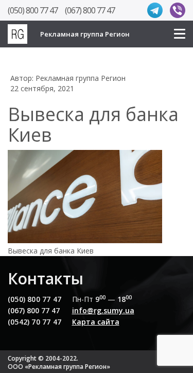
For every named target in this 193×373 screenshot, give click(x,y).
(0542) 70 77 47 (34, 322)
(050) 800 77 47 (33, 10)
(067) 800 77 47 (90, 10)
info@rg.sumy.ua (103, 310)
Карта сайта (95, 322)
